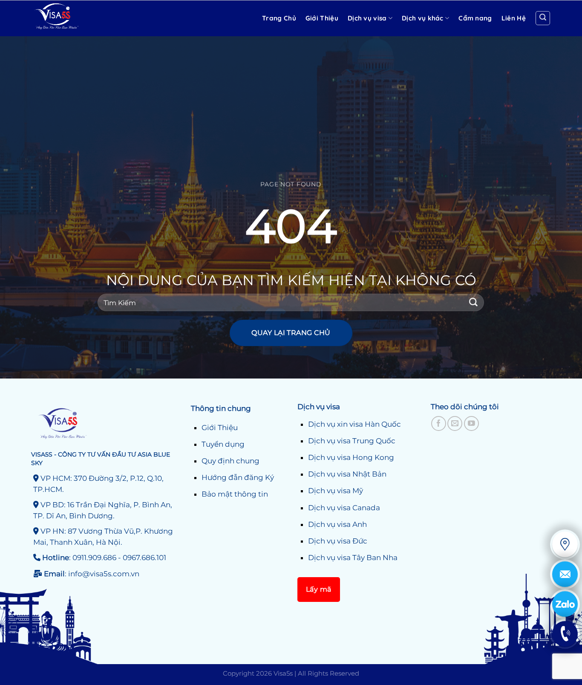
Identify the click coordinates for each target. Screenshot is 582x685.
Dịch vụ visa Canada (344, 507)
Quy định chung (230, 461)
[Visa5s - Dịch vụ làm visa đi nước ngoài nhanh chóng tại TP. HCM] (76, 18)
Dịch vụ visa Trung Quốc (351, 440)
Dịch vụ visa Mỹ (335, 490)
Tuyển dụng (223, 444)
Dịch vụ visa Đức (337, 541)
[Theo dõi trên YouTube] (471, 423)
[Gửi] (474, 302)
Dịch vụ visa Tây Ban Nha (353, 557)
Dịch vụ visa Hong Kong (351, 457)
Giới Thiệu (220, 427)
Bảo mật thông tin (235, 494)
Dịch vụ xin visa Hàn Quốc (354, 424)
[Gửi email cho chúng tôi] (454, 423)
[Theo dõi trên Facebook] (438, 423)
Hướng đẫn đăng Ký (238, 477)
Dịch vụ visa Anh (337, 524)
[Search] (543, 18)
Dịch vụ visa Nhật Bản (347, 474)
